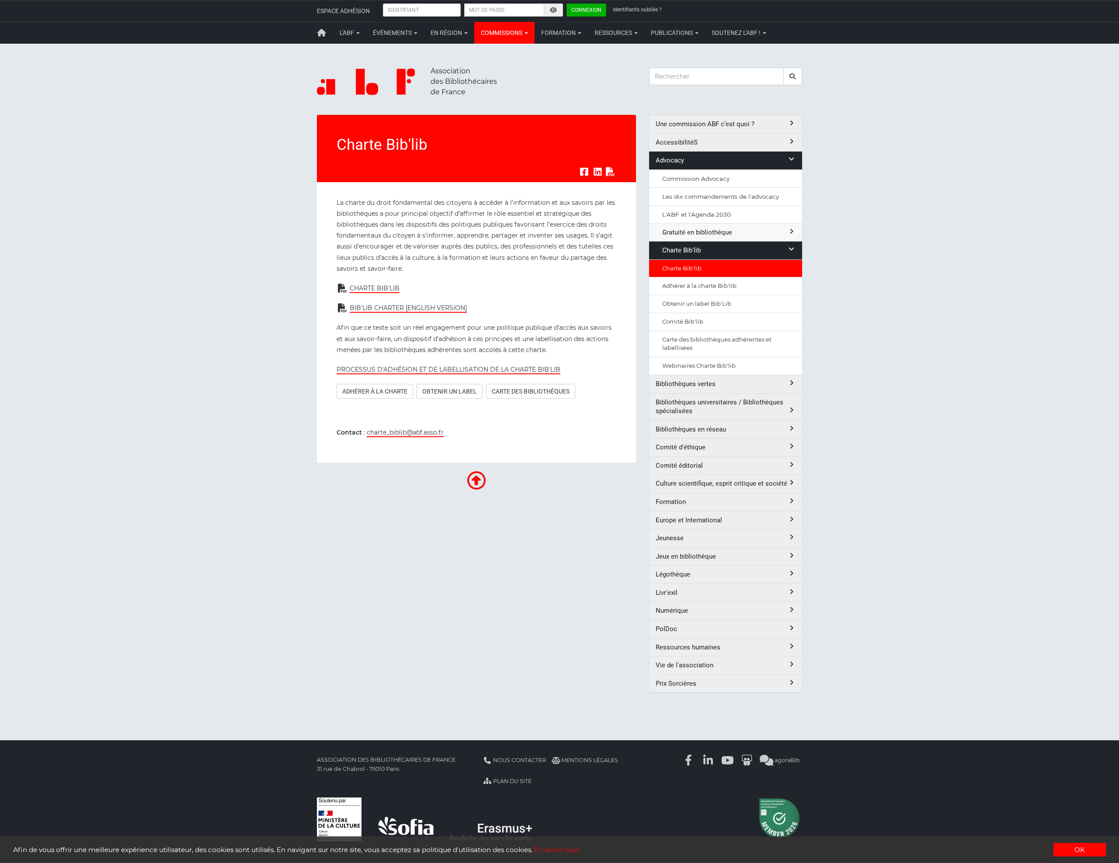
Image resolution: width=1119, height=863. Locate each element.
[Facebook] (689, 760)
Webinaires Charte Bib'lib (699, 365)
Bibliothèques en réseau (691, 429)
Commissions (502, 32)
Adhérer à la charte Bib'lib (699, 285)
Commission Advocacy (696, 178)
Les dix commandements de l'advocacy (720, 196)
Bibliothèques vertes (686, 384)
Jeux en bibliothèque (686, 556)
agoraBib (786, 760)
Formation (559, 32)
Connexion (586, 10)
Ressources (613, 32)
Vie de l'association (684, 665)
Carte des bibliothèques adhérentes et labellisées (716, 344)
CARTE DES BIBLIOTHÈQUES (531, 391)
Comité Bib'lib (682, 321)
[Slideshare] (747, 760)
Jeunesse (670, 538)
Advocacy (670, 160)
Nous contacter (519, 760)
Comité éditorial (679, 465)
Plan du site (512, 781)
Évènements (393, 32)
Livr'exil (667, 593)
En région (447, 32)
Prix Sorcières (676, 683)
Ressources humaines (688, 647)
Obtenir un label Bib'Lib (696, 303)
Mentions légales (589, 760)
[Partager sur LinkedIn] (597, 172)
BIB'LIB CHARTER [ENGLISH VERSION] (408, 308)
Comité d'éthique (680, 447)
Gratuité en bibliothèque (697, 232)
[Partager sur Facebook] (584, 172)
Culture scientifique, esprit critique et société (721, 483)
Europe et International (689, 520)
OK (1079, 850)
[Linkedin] (708, 760)
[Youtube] (728, 760)
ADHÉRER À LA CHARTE (374, 391)
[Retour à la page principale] (321, 33)
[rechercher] (793, 76)
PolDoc (666, 629)
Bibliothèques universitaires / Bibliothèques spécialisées (719, 406)
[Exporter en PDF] (610, 172)
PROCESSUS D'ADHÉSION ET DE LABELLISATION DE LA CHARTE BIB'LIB (448, 369)
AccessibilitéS (677, 142)
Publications (672, 32)
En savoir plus (556, 850)
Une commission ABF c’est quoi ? (705, 124)
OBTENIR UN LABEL (449, 391)
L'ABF (347, 32)
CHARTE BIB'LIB (375, 288)
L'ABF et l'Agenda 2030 (696, 214)
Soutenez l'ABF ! (737, 32)
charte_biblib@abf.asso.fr (405, 432)
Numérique (672, 610)
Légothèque (673, 574)
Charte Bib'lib (681, 250)
